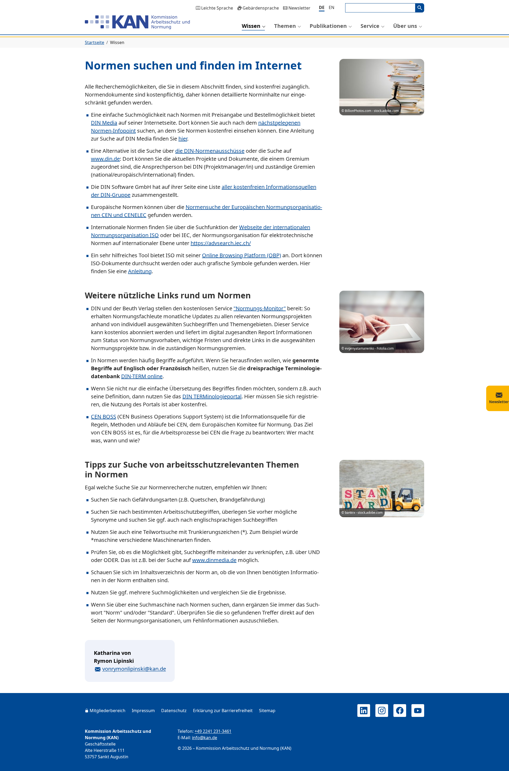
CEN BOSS (103, 416)
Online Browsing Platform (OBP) (241, 255)
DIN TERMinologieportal (212, 396)
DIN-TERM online (142, 376)
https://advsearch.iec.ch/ (221, 243)
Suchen (419, 7)
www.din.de (105, 158)
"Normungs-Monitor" (260, 308)
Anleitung (140, 271)
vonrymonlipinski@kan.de (134, 668)
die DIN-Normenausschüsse (209, 150)
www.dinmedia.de (214, 560)
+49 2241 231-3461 (213, 731)
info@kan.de (204, 737)
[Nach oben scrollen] (497, 762)
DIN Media (104, 122)
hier (182, 138)
